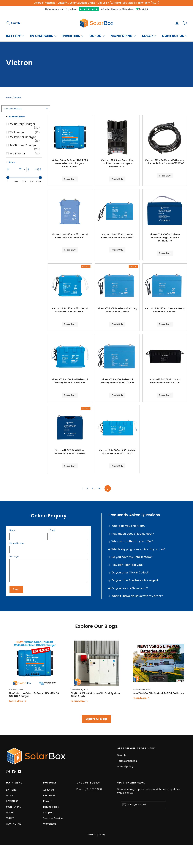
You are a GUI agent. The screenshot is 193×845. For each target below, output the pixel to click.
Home (9, 97)
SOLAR (147, 36)
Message (14, 556)
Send (16, 589)
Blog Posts (49, 795)
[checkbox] (24, 126)
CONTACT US (173, 36)
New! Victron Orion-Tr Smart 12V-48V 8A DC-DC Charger (34, 694)
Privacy (47, 801)
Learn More (16, 701)
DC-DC (95, 36)
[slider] (7, 177)
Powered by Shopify (96, 834)
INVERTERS (71, 36)
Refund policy (125, 766)
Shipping (48, 812)
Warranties (49, 824)
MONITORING (122, 36)
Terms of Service (127, 761)
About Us (48, 790)
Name (12, 530)
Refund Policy (51, 807)
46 (99, 488)
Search (121, 755)
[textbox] (15, 169)
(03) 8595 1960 (93, 789)
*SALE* (10, 818)
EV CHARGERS (41, 36)
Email (52, 530)
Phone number (16, 543)
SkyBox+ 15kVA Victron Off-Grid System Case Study (95, 694)
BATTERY (13, 36)
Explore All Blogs (96, 719)
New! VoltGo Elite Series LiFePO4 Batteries (158, 693)
